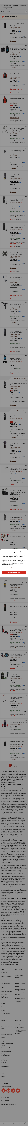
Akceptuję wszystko (14, 572)
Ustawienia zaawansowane (14, 568)
